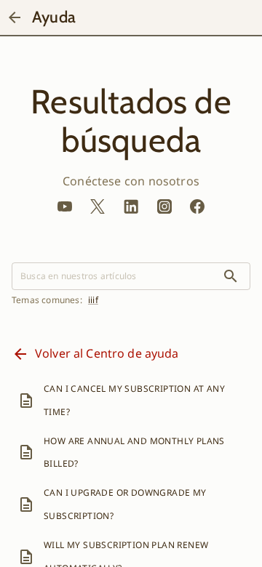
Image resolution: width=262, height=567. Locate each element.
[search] (230, 276)
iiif (93, 300)
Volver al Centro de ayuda (107, 353)
